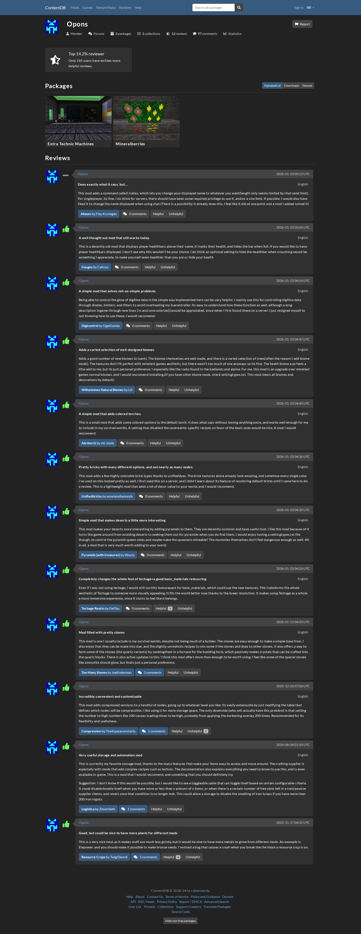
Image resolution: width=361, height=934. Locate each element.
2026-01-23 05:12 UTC (293, 174)
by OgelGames (100, 326)
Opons (83, 174)
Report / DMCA (190, 902)
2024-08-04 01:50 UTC (293, 745)
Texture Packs (106, 7)
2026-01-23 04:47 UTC (293, 339)
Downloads (291, 85)
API (133, 902)
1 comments (152, 672)
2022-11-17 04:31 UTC (293, 822)
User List (134, 907)
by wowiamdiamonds (107, 496)
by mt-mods (97, 443)
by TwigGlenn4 (104, 857)
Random (125, 7)
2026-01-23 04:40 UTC (293, 403)
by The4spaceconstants (108, 731)
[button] (310, 7)
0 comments (137, 214)
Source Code (181, 912)
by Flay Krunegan (99, 214)
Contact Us (155, 897)
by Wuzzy (108, 555)
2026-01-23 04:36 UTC (293, 456)
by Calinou (95, 267)
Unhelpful (176, 214)
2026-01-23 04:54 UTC (293, 280)
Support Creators (188, 907)
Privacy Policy (167, 902)
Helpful (158, 214)
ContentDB (55, 7)
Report (304, 24)
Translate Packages (217, 907)
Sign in (299, 7)
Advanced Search (216, 902)
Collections (166, 907)
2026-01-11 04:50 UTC (293, 622)
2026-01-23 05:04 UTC (293, 227)
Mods (75, 7)
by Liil (106, 390)
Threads (149, 907)
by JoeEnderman (106, 672)
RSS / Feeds (146, 902)
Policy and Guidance (205, 897)
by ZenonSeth (98, 809)
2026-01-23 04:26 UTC (293, 568)
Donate (227, 897)
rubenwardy (200, 890)
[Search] (239, 7)
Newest (307, 85)
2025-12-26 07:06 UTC (293, 686)
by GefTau (100, 608)
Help (138, 7)
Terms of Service (176, 897)
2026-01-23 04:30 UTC (293, 510)
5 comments (148, 857)
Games (88, 7)
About (140, 897)
